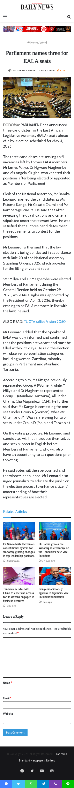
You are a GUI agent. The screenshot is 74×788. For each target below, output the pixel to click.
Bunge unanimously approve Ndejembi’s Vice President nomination (54, 593)
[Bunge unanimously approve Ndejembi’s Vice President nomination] (55, 576)
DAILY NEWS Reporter (24, 70)
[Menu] (5, 17)
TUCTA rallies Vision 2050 (45, 321)
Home (34, 42)
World (43, 42)
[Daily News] (37, 6)
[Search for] (69, 17)
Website (8, 713)
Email (7, 698)
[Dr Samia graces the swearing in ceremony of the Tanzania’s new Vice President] (55, 531)
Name (7, 682)
